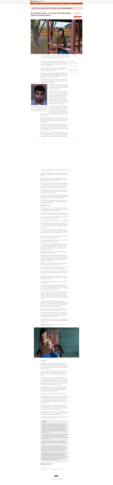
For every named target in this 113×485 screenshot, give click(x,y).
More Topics (69, 3)
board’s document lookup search (56, 434)
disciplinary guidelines (52, 223)
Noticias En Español (61, 3)
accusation (52, 256)
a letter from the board (60, 388)
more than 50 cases (55, 134)
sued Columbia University (55, 173)
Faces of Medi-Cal (52, 3)
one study (57, 180)
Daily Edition (36, 3)
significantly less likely (57, 287)
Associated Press (46, 128)
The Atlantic (76, 69)
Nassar (42, 125)
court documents (58, 384)
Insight (42, 469)
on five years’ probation (54, 395)
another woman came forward (47, 399)
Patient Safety (54, 469)
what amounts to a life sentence (54, 133)
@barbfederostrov (50, 463)
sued (58, 377)
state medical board (64, 134)
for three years (63, 246)
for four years (50, 245)
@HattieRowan (49, 464)
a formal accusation (63, 64)
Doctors (50, 469)
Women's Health (59, 469)
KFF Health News (67, 8)
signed (63, 183)
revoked (42, 282)
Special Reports (43, 3)
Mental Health (46, 469)
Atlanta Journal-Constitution (62, 127)
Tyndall (63, 125)
